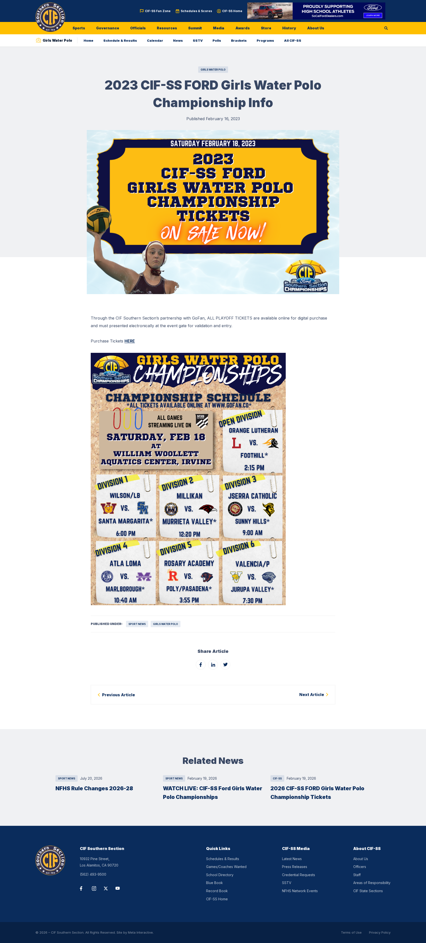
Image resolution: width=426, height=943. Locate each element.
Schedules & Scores (196, 11)
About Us (315, 28)
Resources (167, 28)
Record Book (217, 891)
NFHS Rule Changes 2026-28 (94, 788)
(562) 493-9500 (93, 874)
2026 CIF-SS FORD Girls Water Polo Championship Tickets (317, 792)
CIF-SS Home (232, 11)
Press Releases (294, 867)
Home (88, 40)
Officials (138, 28)
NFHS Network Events (300, 891)
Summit (195, 28)
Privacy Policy (379, 932)
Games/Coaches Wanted (226, 867)
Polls (217, 40)
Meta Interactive (140, 932)
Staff (357, 875)
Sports (78, 28)
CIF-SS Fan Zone (158, 11)
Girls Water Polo (213, 69)
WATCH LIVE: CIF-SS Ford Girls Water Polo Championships (212, 792)
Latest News (292, 859)
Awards (242, 28)
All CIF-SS (292, 40)
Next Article (311, 695)
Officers (359, 867)
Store (266, 28)
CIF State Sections (368, 891)
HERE (129, 341)
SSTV (198, 40)
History (289, 28)
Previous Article (118, 695)
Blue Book (214, 883)
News (178, 40)
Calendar (155, 40)
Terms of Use (351, 932)
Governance (107, 28)
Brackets (239, 40)
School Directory (219, 875)
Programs (265, 40)
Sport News (137, 623)
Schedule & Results (120, 40)
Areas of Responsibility (371, 883)
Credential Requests (298, 875)
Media (218, 28)
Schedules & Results (222, 859)
